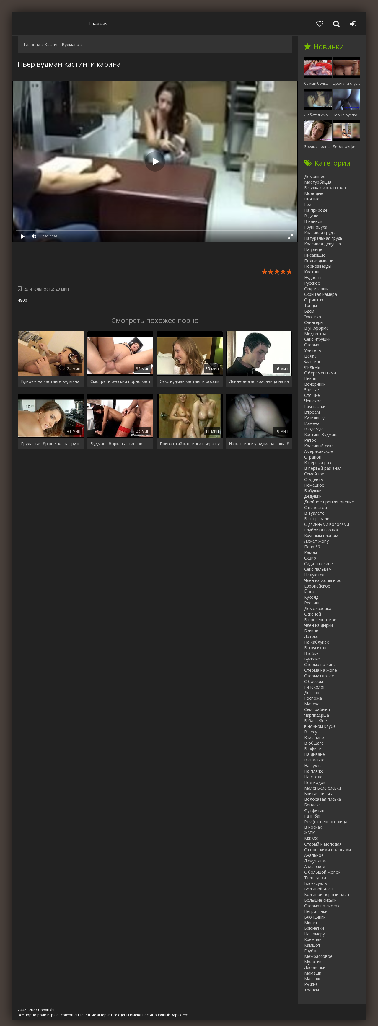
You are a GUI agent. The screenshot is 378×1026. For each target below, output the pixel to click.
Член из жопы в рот (324, 580)
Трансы (311, 990)
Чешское (313, 401)
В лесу (310, 732)
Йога (309, 591)
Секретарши (316, 288)
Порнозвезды (317, 266)
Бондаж (312, 805)
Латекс (311, 636)
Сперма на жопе (320, 670)
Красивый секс (318, 445)
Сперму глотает (320, 675)
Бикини (311, 631)
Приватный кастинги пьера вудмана (190, 443)
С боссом (313, 681)
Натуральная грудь (323, 238)
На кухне (313, 765)
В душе (311, 215)
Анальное (314, 855)
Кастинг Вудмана (321, 434)
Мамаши (312, 973)
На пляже (313, 771)
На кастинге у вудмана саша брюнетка (259, 443)
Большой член (318, 889)
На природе (316, 210)
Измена (312, 423)
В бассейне (315, 720)
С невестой (315, 507)
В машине (314, 737)
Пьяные (312, 199)
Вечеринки (315, 384)
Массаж (312, 978)
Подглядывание (320, 260)
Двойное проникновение (329, 502)
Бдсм (309, 311)
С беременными (320, 373)
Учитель (312, 350)
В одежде (314, 429)
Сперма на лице (320, 664)
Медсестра (315, 333)
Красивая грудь (319, 232)
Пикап (310, 378)
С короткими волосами (327, 849)
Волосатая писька (322, 799)
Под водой (315, 782)
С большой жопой (322, 872)
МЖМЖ (311, 838)
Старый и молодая (323, 844)
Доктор (311, 692)
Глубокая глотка (321, 530)
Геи (307, 204)
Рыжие (311, 984)
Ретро (310, 440)
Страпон (312, 457)
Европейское (317, 586)
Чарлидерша (316, 715)
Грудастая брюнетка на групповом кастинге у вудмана (51, 443)
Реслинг (312, 603)
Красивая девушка (322, 244)
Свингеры (313, 322)
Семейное (314, 474)
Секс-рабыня (317, 709)
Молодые (313, 193)
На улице (313, 249)
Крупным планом (321, 535)
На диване (314, 754)
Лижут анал (316, 861)
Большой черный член (326, 894)
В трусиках (315, 647)
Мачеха (312, 704)
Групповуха (315, 227)
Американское (318, 451)
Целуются (314, 575)
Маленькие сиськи (322, 788)
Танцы (310, 305)
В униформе (316, 328)
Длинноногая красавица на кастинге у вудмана (259, 381)
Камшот (312, 945)
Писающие (314, 255)
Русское (312, 283)
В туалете (314, 513)
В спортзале (316, 518)
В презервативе (320, 619)
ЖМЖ (309, 833)
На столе (313, 776)
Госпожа (313, 698)
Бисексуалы (316, 883)
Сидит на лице (318, 563)
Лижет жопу (316, 541)
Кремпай (313, 939)
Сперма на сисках (321, 905)
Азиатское (314, 866)
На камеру (314, 934)
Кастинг (312, 272)
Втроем (312, 412)
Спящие (312, 395)
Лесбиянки (314, 967)
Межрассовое (318, 956)
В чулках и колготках (325, 187)
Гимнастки (314, 406)
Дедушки (313, 496)
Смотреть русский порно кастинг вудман (120, 381)
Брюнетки (314, 928)
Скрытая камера (320, 294)
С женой (312, 614)
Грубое (311, 950)
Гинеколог (314, 687)
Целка (310, 356)
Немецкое (314, 485)
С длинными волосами (326, 524)
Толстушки (315, 877)
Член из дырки (318, 625)
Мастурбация (317, 182)
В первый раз (317, 462)
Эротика (312, 316)
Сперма (311, 345)
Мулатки (313, 962)
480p (22, 300)
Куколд (311, 597)
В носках (313, 827)
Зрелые (311, 389)
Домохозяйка (317, 608)
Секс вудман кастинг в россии (190, 381)
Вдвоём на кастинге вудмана (50, 381)
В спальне (314, 760)
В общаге (314, 743)
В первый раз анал (323, 468)
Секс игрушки (317, 339)
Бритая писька (318, 793)
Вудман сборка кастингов (116, 443)
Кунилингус (315, 417)
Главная (98, 23)
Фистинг (312, 361)
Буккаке (312, 659)
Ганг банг (313, 816)
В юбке (311, 653)
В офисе (312, 748)
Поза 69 (312, 546)
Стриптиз (313, 300)
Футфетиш (314, 810)
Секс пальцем (318, 569)
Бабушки (313, 490)
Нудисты (312, 277)
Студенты (314, 479)
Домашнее (314, 176)
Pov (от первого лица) (326, 821)
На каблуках (316, 642)
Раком (310, 552)
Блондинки (315, 917)
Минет (310, 922)
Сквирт (311, 558)
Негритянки (316, 911)
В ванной (313, 221)
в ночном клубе (320, 726)
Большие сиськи (320, 900)
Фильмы (312, 367)
